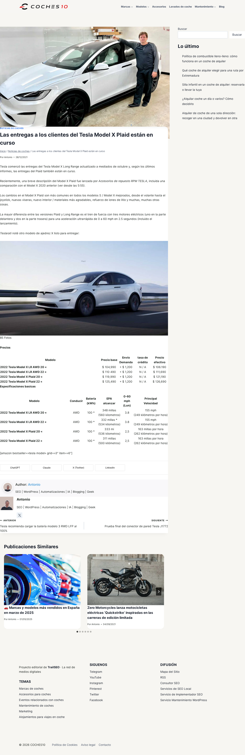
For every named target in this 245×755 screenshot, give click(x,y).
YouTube (95, 677)
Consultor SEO (170, 683)
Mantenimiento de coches (36, 705)
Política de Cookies (65, 744)
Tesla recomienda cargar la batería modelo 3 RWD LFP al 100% (38, 525)
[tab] (77, 632)
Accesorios (159, 6)
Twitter (94, 694)
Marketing (25, 711)
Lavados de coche (180, 6)
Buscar (182, 29)
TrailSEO (54, 667)
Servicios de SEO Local (175, 688)
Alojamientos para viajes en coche (42, 717)
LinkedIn (110, 467)
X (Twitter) (78, 467)
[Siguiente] (158, 591)
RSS (163, 677)
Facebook (96, 700)
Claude (46, 467)
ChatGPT (15, 467)
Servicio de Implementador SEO (181, 694)
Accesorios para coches (35, 694)
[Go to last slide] (9, 591)
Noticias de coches (12, 128)
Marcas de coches (31, 688)
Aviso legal (88, 744)
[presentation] (42, 579)
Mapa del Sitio (170, 671)
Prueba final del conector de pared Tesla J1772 (136, 523)
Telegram (96, 671)
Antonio (8, 157)
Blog (221, 6)
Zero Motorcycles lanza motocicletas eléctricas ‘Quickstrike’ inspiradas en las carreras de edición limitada (120, 613)
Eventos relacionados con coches (41, 700)
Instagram (96, 683)
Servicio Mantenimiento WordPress (183, 700)
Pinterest (96, 688)
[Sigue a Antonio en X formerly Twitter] (19, 515)
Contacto (105, 744)
